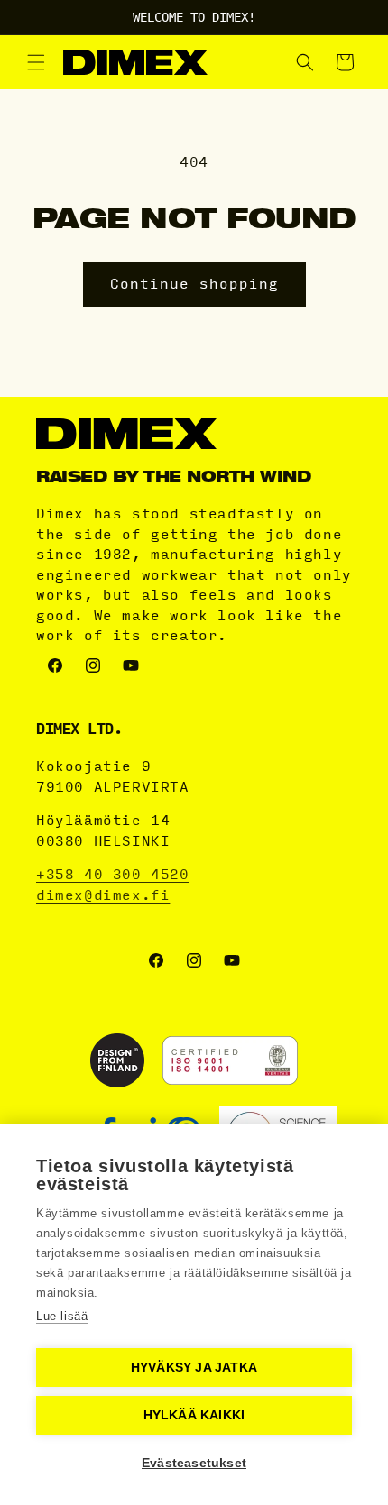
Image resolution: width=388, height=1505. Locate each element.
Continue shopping (194, 284)
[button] (36, 62)
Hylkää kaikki (194, 1415)
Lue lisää (62, 1316)
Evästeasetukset (194, 1463)
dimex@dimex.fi (103, 895)
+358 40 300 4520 (112, 875)
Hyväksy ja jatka (194, 1367)
